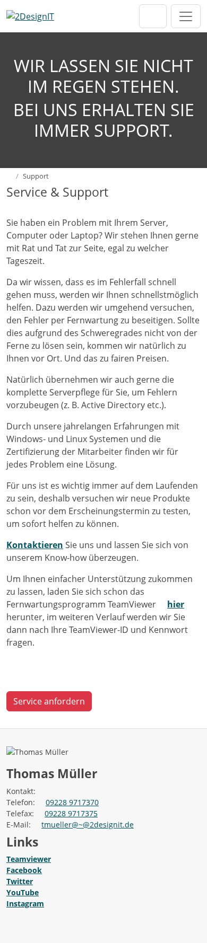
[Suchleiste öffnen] (153, 16)
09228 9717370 (72, 802)
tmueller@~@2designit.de (87, 824)
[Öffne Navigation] (186, 16)
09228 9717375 (71, 813)
